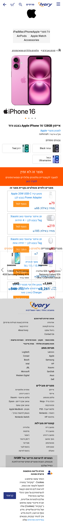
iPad (16, 32)
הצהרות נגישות (17, 340)
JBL (27, 367)
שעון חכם (50, 446)
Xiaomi (51, 367)
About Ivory (23, 330)
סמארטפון (50, 443)
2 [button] (30, 119)
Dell (52, 379)
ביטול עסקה (49, 330)
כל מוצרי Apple (41, 32)
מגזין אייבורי (28, 343)
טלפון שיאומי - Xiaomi (19, 397)
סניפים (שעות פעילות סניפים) (15, 322)
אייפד (51, 393)
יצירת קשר (23, 326)
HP (52, 363)
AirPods (22, 36)
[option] (31, 80)
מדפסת (26, 431)
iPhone (28, 32)
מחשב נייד (50, 431)
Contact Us (49, 334)
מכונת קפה (49, 405)
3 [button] (33, 119)
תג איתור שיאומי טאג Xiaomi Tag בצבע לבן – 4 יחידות (26, 218)
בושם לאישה (24, 450)
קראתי (9, 496)
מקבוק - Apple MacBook (19, 409)
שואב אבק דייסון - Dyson (19, 401)
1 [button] (26, 119)
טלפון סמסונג (48, 397)
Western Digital (22, 375)
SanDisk (50, 371)
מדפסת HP (49, 417)
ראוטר (26, 435)
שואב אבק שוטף (22, 405)
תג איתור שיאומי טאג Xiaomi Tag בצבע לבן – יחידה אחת (26, 241)
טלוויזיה (26, 427)
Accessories (31, 40)
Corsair (26, 355)
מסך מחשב (49, 439)
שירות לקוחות (48, 326)
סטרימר (26, 443)
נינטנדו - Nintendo (46, 413)
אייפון (51, 389)
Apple (51, 355)
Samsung (50, 359)
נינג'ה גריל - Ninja (47, 401)
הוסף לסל (21, 204)
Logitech (25, 352)
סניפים (30, 4)
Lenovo (51, 352)
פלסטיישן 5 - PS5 (46, 409)
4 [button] (36, 119)
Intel (27, 363)
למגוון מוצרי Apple (50, 131)
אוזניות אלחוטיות (22, 389)
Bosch (26, 359)
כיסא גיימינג (24, 393)
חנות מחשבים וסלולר (45, 343)
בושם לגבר (25, 446)
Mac (21, 32)
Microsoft (25, 371)
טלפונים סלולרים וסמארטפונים (22, 248)
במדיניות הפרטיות (35, 520)
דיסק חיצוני (24, 439)
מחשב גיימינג (48, 435)
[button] (2, 270)
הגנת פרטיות (31, 340)
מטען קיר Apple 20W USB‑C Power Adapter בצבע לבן (26, 196)
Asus (52, 375)
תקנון (40, 340)
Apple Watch (38, 36)
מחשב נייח (50, 427)
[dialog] (31, 495)
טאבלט (51, 450)
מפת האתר (49, 340)
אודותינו (50, 322)
